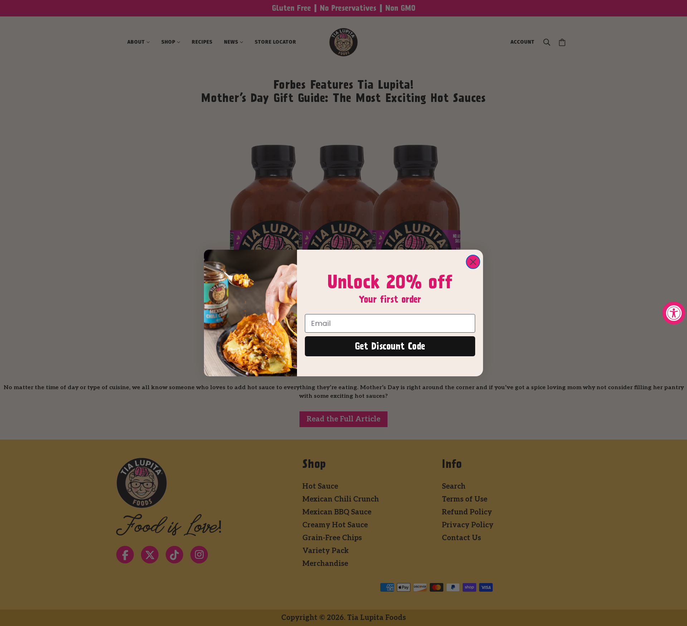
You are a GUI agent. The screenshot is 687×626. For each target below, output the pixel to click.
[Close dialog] (473, 262)
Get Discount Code (390, 346)
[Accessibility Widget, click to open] (673, 313)
